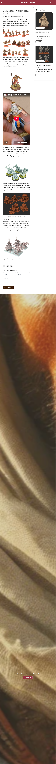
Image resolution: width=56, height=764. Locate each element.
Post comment (8, 287)
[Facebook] (4, 266)
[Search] (47, 2)
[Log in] (50, 2)
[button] (2, 2)
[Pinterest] (11, 266)
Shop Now (28, 677)
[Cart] (53, 2)
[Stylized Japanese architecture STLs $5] (16, 214)
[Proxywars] (27, 2)
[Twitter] (7, 266)
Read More (39, 41)
